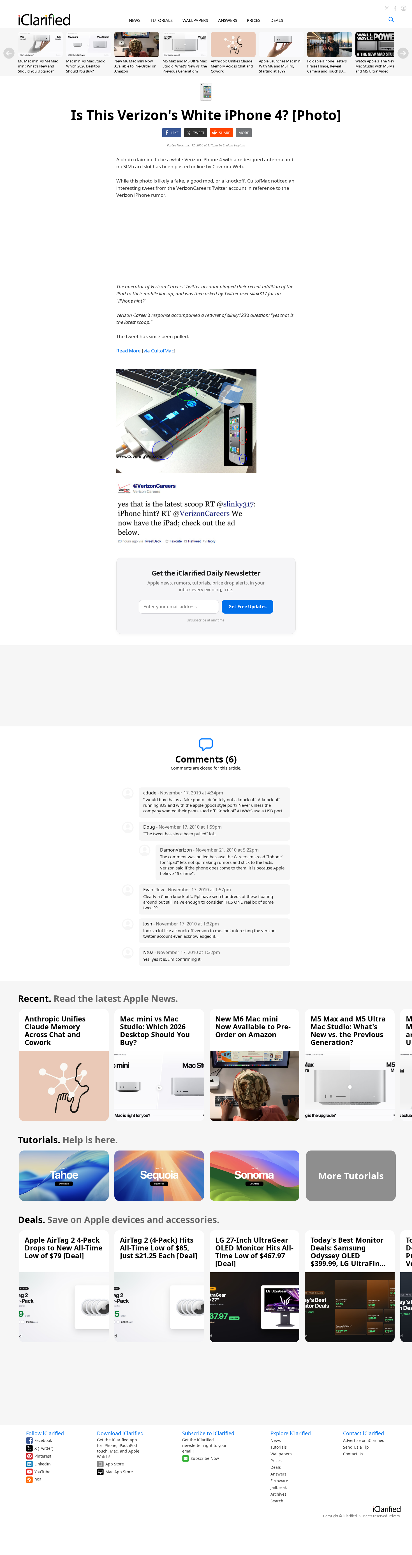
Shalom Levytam (234, 145)
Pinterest (42, 1456)
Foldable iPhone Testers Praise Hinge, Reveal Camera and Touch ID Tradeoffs (327, 69)
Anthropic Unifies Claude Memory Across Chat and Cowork (232, 66)
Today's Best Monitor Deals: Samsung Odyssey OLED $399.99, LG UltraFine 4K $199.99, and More (347, 1255)
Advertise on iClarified (364, 1440)
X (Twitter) (43, 1448)
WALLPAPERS (195, 20)
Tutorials (278, 1447)
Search (276, 1500)
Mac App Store (119, 1471)
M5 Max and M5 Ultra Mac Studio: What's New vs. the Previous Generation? (185, 66)
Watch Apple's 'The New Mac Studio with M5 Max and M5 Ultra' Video (376, 66)
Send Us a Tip (356, 1447)
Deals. (31, 1219)
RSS (37, 1479)
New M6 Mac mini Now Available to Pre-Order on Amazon (135, 66)
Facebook (43, 1440)
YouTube (42, 1471)
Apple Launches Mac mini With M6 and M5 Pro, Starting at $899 (280, 66)
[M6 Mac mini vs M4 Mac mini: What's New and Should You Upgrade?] (40, 55)
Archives (278, 1494)
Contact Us (353, 1453)
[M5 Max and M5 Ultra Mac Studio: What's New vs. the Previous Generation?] (185, 55)
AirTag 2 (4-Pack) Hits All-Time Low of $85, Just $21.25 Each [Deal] (158, 1247)
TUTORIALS (162, 20)
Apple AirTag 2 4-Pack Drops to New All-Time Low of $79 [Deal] (64, 1247)
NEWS (134, 20)
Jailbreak (278, 1487)
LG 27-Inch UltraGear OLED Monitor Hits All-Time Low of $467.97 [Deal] (254, 1251)
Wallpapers (281, 1453)
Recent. (34, 998)
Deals (275, 1467)
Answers (278, 1474)
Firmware (279, 1480)
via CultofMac (158, 350)
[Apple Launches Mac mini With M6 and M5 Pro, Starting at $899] (281, 55)
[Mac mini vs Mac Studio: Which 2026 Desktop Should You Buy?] (88, 55)
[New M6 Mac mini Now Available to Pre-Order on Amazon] (136, 55)
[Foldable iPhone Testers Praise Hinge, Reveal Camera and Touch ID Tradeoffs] (329, 55)
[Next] (403, 53)
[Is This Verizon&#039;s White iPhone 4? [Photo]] (186, 421)
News (275, 1440)
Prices (276, 1460)
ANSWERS (227, 20)
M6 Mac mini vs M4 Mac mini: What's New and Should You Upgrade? (38, 66)
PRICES (253, 20)
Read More (128, 350)
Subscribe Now (205, 1458)
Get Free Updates (247, 607)
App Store (114, 1464)
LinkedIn (42, 1464)
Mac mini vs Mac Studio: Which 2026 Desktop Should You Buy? (86, 66)
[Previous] (9, 53)
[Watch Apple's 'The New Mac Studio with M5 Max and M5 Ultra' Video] (377, 55)
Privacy (394, 1516)
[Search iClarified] (391, 19)
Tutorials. (39, 1140)
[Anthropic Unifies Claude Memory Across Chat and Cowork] (233, 55)
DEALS (276, 20)
